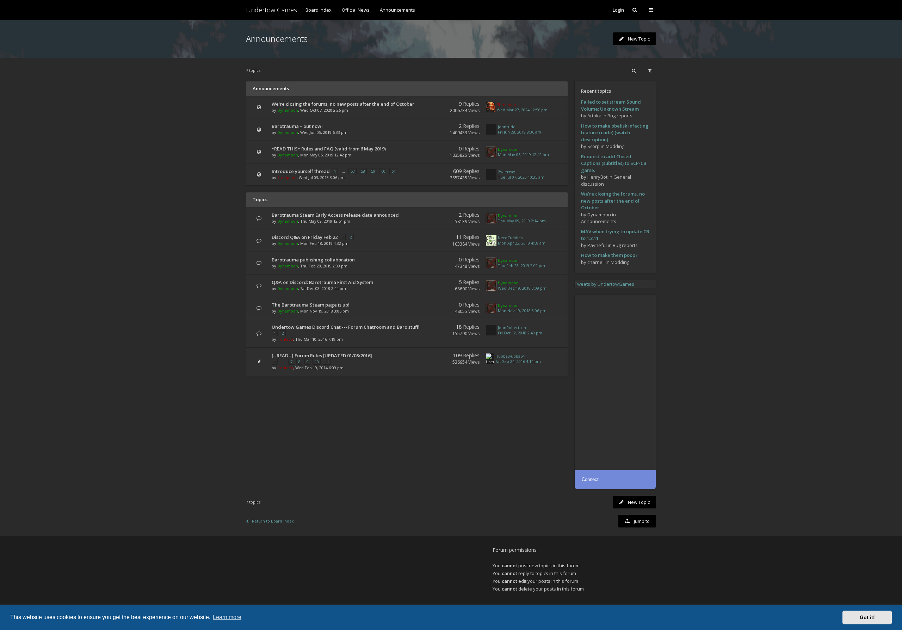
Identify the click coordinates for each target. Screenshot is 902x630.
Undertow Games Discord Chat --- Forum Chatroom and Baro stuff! (346, 327)
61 (393, 171)
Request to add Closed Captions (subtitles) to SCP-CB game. (613, 163)
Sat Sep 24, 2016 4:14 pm (518, 361)
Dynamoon (287, 110)
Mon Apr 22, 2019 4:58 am (521, 243)
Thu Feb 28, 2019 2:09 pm (521, 265)
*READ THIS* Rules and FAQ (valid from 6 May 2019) (329, 149)
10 (317, 361)
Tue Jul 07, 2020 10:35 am (521, 177)
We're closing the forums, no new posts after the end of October (343, 104)
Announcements (397, 10)
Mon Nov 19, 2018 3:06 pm (522, 310)
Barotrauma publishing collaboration (313, 260)
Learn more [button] (227, 617)
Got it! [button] (867, 617)
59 (373, 171)
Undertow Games (271, 10)
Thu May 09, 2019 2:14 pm (522, 220)
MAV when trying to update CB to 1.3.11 (615, 235)
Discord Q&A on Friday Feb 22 (305, 237)
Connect (590, 479)
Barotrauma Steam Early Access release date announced (335, 215)
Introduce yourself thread (301, 171)
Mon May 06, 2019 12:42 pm (523, 154)
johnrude (506, 126)
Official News (356, 10)
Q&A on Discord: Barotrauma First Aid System (322, 282)
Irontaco (285, 339)
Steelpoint (506, 104)
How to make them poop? (609, 255)
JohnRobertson (512, 327)
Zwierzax (506, 171)
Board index (318, 10)
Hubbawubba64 (510, 356)
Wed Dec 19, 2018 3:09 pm (522, 288)
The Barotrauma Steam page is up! (311, 305)
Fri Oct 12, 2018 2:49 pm (520, 332)
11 (327, 361)
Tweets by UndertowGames (604, 284)
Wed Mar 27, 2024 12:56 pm (522, 109)
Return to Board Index (273, 521)
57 (353, 171)
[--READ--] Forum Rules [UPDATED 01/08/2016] (322, 355)
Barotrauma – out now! (297, 126)
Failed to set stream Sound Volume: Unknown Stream (611, 105)
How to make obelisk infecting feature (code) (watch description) (615, 133)
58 (363, 171)
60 (383, 171)
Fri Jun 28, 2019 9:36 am (519, 132)
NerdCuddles (510, 237)
